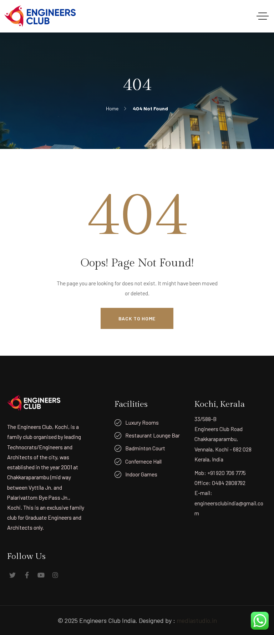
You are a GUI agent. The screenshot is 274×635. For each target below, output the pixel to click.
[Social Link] (12, 575)
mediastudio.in (197, 620)
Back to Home (137, 318)
